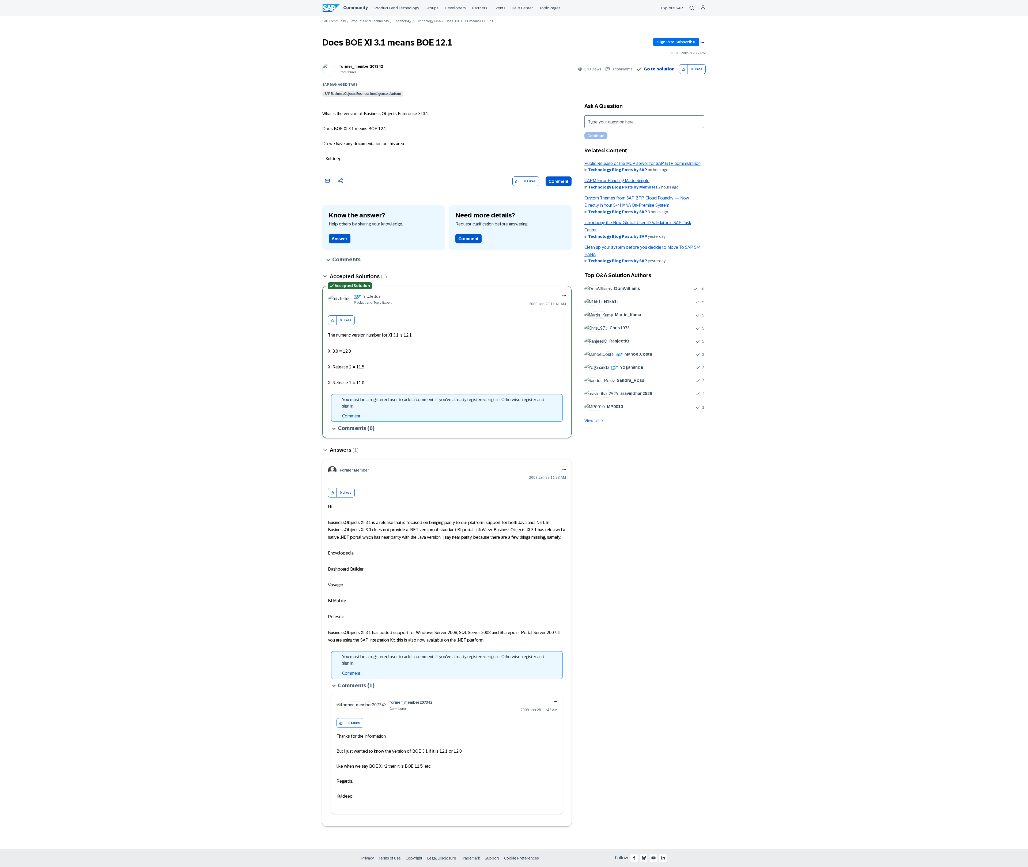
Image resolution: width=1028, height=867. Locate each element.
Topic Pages (550, 8)
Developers (455, 8)
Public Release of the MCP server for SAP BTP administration (642, 163)
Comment (559, 181)
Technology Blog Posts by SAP (617, 170)
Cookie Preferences (521, 858)
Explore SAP (672, 8)
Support (492, 858)
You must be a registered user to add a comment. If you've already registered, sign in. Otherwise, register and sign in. (443, 402)
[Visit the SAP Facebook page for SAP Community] (634, 858)
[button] (683, 69)
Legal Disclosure (441, 858)
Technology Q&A (428, 21)
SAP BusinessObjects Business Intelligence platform (362, 94)
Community (355, 7)
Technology (402, 21)
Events (499, 8)
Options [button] (702, 43)
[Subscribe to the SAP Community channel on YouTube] (653, 858)
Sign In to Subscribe (676, 42)
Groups (432, 8)
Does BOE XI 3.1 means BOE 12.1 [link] (469, 21)
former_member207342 (361, 66)
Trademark (470, 858)
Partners (479, 8)
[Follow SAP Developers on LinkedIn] (663, 858)
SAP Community (334, 21)
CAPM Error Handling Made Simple (616, 180)
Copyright (414, 858)
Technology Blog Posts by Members (622, 187)
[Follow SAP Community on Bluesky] (644, 858)
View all (591, 421)
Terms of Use (390, 858)
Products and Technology (397, 8)
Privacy (367, 858)
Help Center (522, 8)
